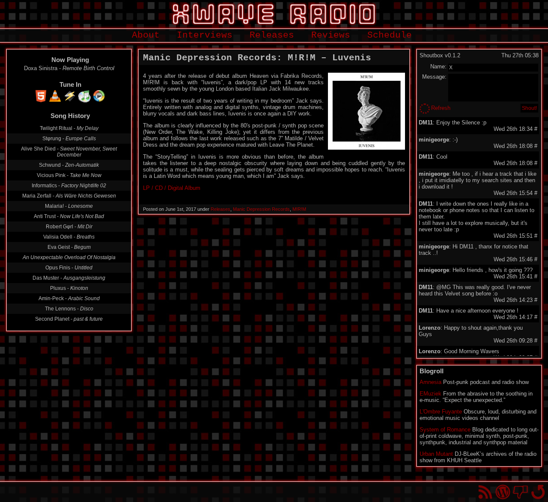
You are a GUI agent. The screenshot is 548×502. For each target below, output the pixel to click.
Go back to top (537, 491)
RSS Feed (485, 491)
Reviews (330, 35)
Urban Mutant (436, 454)
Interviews (204, 35)
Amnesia (430, 382)
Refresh (440, 108)
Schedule (389, 35)
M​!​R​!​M (299, 209)
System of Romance (445, 429)
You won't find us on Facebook (520, 491)
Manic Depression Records (261, 209)
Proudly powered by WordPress (502, 491)
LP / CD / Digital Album (171, 188)
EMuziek (430, 393)
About (146, 35)
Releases (272, 35)
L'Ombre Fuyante (441, 411)
